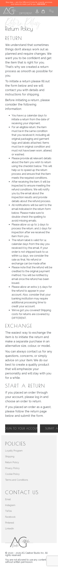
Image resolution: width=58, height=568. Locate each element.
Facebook (10, 517)
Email (8, 499)
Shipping (9, 456)
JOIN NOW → (42, 4)
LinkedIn (9, 528)
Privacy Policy (12, 468)
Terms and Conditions (16, 480)
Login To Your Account (21, 428)
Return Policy (12, 462)
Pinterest (9, 522)
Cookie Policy (12, 474)
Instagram (10, 505)
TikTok (8, 511)
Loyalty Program (14, 450)
